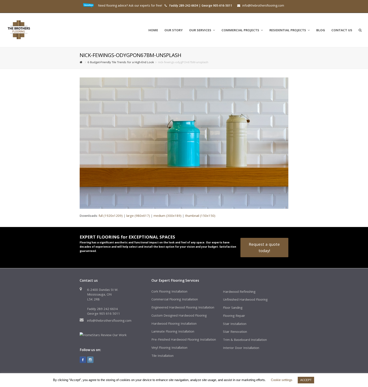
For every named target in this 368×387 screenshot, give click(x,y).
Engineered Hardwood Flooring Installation (182, 307)
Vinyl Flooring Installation (169, 347)
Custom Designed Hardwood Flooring (179, 315)
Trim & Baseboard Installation (245, 339)
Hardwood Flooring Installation (174, 323)
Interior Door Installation (241, 348)
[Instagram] (90, 360)
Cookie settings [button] (281, 380)
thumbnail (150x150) (200, 215)
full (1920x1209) (111, 215)
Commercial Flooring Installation (174, 299)
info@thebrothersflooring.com (109, 320)
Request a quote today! (264, 247)
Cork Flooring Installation (169, 291)
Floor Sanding (233, 307)
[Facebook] (83, 360)
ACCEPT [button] (306, 380)
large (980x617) (138, 215)
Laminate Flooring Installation (172, 331)
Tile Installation (162, 355)
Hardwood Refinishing (239, 291)
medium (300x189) (167, 215)
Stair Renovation (235, 331)
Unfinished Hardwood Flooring (245, 299)
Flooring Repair (234, 315)
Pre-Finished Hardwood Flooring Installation (183, 339)
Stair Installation (234, 323)
